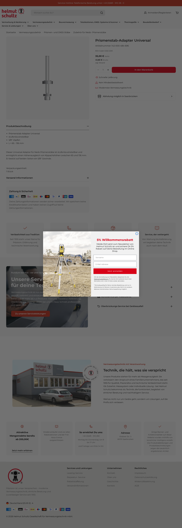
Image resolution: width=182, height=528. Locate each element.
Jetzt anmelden (115, 271)
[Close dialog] (137, 233)
